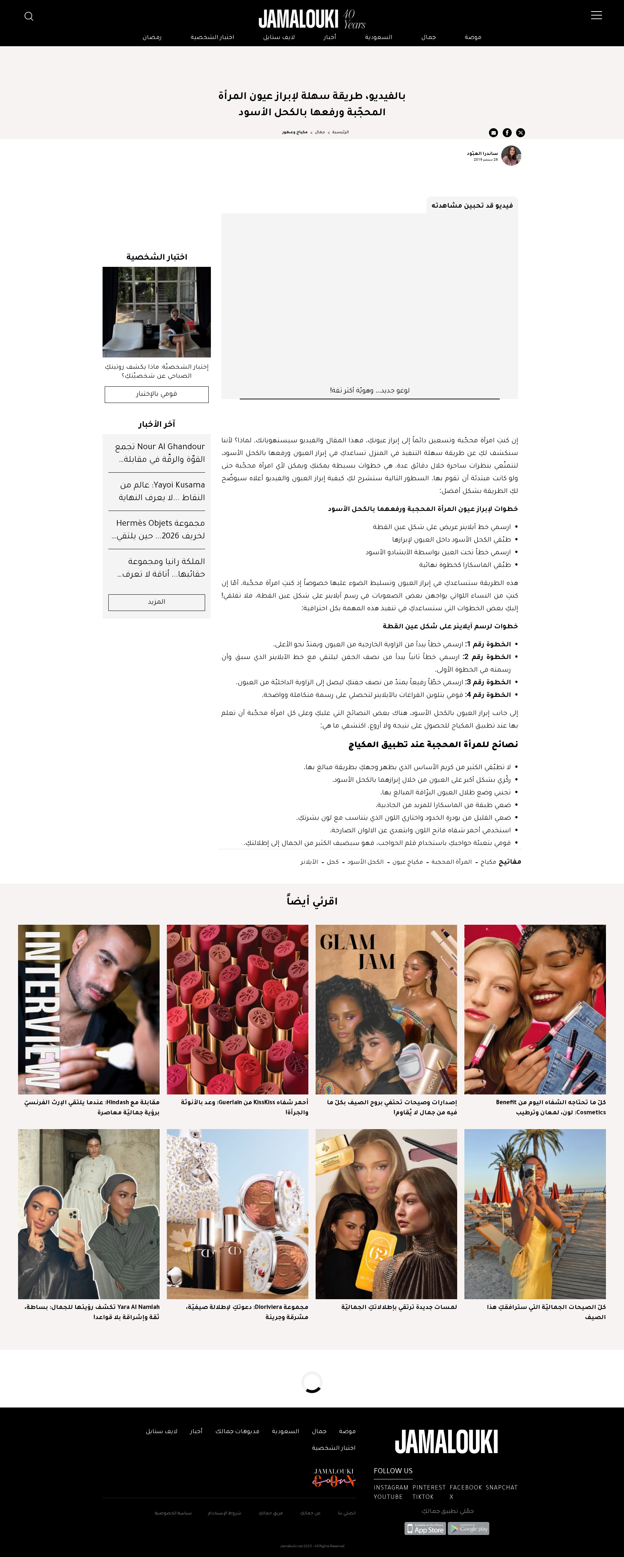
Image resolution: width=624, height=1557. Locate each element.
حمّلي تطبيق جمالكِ (447, 1512)
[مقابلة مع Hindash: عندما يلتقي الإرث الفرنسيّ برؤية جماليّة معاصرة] (89, 1009)
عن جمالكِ (310, 1514)
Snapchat (502, 1488)
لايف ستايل (279, 38)
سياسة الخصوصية (173, 1514)
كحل (332, 861)
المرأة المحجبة (451, 861)
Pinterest (429, 1488)
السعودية (379, 38)
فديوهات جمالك (237, 1432)
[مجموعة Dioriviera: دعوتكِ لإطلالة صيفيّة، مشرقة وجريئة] (237, 1214)
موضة (473, 38)
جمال (428, 38)
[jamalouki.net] (312, 19)
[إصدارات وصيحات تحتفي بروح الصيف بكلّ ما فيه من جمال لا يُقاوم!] (386, 1009)
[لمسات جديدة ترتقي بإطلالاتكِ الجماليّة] (386, 1214)
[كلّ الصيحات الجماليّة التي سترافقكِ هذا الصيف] (535, 1214)
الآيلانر (309, 861)
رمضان (152, 38)
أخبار (330, 38)
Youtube (388, 1498)
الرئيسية (340, 132)
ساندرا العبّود (482, 153)
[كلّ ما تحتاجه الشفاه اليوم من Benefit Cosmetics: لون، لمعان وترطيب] (535, 1009)
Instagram (391, 1488)
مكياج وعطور (295, 132)
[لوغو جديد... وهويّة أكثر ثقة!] (369, 299)
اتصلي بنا (347, 1514)
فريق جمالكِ (271, 1514)
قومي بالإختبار (156, 394)
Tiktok (423, 1498)
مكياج (487, 861)
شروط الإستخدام (224, 1514)
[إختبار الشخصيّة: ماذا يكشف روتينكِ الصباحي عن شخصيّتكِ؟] (157, 312)
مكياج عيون (407, 861)
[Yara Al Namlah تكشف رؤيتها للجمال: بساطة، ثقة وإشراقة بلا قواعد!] (89, 1214)
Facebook (466, 1488)
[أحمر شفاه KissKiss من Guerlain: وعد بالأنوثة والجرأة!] (237, 1009)
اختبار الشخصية (212, 38)
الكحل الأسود (365, 861)
